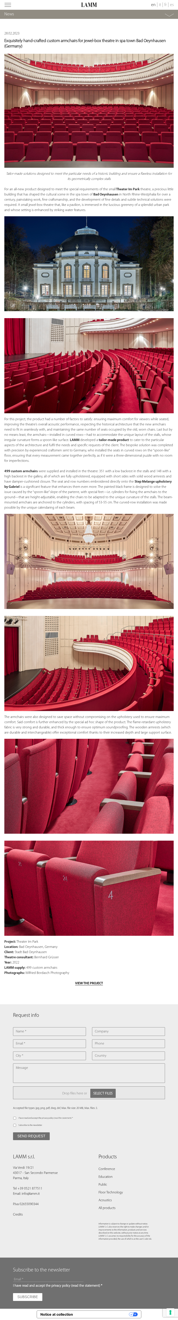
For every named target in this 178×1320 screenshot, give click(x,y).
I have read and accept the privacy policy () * (45, 1118)
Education (106, 1177)
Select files (103, 1093)
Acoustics (105, 1200)
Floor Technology (111, 1192)
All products (107, 1208)
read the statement (62, 1118)
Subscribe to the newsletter (30, 1125)
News (9, 14)
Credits (18, 1214)
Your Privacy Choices (103, 1314)
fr (165, 5)
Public (103, 1185)
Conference (107, 1169)
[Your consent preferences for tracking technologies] (170, 1312)
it (160, 5)
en (153, 5)
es (172, 5)
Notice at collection (56, 1314)
